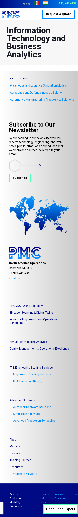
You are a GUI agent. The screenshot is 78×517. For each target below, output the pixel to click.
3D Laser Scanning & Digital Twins (31, 312)
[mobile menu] (38, 14)
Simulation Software (26, 413)
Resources (17, 467)
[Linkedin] (26, 283)
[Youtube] (21, 283)
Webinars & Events (25, 473)
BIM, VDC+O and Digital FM (26, 305)
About (13, 439)
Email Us (14, 278)
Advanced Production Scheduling (34, 420)
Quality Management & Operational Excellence (39, 348)
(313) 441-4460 (67, 3)
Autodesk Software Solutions (32, 407)
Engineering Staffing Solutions (32, 374)
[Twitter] (15, 283)
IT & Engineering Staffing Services (31, 367)
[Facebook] (10, 283)
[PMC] (13, 14)
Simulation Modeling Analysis (28, 341)
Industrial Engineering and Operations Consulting (34, 321)
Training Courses (20, 460)
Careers (15, 453)
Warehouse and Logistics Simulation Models (38, 85)
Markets (15, 446)
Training (26, 3)
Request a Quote (58, 14)
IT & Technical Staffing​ (27, 381)
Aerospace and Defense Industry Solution (36, 92)
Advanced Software (22, 400)
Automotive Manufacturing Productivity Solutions (42, 99)
